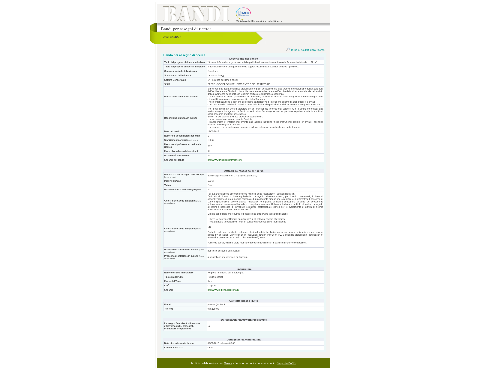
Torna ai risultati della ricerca (307, 49)
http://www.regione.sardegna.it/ (223, 290)
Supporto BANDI (286, 363)
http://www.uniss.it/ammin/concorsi (225, 160)
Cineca (228, 363)
